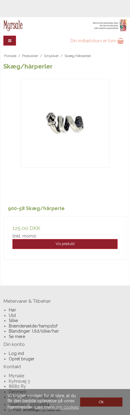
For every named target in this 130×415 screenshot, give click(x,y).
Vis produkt (65, 243)
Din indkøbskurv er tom (93, 40)
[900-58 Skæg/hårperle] (65, 140)
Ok (101, 402)
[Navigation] (9, 41)
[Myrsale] (65, 25)
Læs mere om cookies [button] (57, 407)
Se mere (17, 336)
